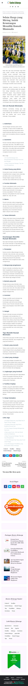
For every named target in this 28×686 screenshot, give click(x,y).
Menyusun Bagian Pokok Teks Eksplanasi (16, 578)
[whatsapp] (22, 486)
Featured (8, 11)
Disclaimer (6, 679)
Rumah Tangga (17, 450)
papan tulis (17, 633)
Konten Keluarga (7, 450)
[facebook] (10, 6)
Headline (12, 448)
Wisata (13, 611)
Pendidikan (11, 608)
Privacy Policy (15, 679)
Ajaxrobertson (8, 625)
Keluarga (18, 448)
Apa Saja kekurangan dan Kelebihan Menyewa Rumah (17, 561)
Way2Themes (19, 682)
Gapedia (17, 628)
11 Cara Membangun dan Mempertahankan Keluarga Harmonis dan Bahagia (13, 159)
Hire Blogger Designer (18, 683)
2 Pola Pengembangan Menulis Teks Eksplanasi (15, 570)
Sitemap (23, 679)
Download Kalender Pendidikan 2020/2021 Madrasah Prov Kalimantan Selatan (17, 552)
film (12, 628)
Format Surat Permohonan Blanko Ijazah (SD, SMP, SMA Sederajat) (17, 542)
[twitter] (13, 6)
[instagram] (15, 6)
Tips (6, 608)
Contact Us (19, 677)
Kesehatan (7, 611)
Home (4, 11)
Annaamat (16, 625)
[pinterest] (18, 6)
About (12, 677)
